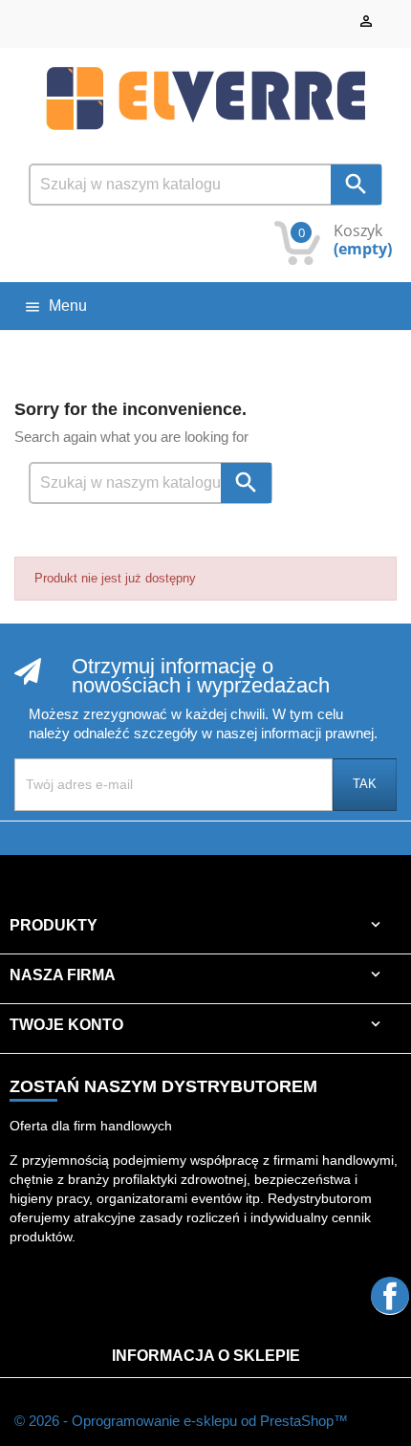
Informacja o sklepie (206, 1355)
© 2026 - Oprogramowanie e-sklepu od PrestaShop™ (181, 1421)
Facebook (390, 1295)
